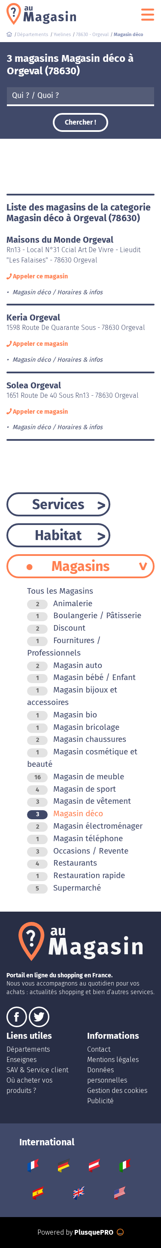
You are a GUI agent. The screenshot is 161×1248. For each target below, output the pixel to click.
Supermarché (68, 888)
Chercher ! (80, 122)
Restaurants (66, 863)
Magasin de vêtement (83, 801)
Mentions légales (113, 1060)
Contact (98, 1049)
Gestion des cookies (117, 1090)
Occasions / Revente (82, 851)
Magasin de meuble (79, 776)
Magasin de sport (76, 789)
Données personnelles (107, 1075)
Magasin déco (69, 813)
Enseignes (21, 1060)
